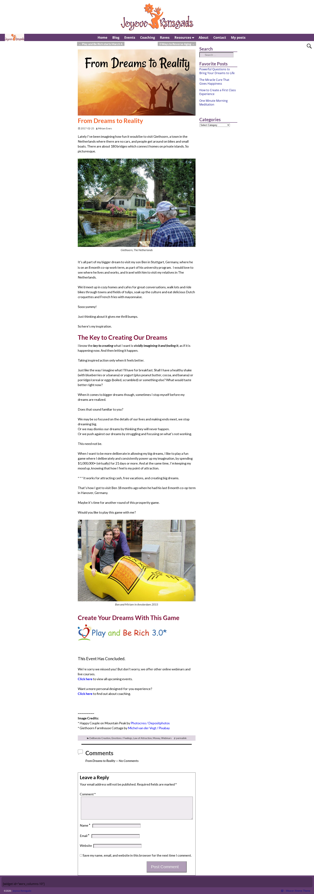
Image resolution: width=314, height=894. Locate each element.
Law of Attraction (142, 738)
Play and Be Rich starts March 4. (100, 44)
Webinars (166, 738)
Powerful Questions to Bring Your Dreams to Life (217, 71)
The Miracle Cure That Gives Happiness (214, 82)
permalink (181, 738)
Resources (182, 37)
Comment (88, 794)
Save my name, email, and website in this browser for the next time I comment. (137, 855)
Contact (219, 37)
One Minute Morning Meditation (213, 102)
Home (102, 37)
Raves (165, 37)
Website (86, 845)
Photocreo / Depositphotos (150, 723)
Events (129, 37)
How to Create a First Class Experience (217, 92)
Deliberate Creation (99, 738)
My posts (238, 37)
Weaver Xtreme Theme (298, 890)
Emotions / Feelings (122, 738)
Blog (115, 37)
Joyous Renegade (22, 890)
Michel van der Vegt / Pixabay (149, 728)
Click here (85, 679)
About (203, 37)
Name (85, 825)
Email (84, 836)
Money (156, 738)
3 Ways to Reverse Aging (177, 44)
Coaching (147, 37)
